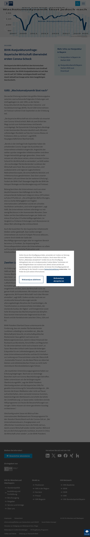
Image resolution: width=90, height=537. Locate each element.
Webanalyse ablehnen (31, 279)
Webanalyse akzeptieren (59, 279)
